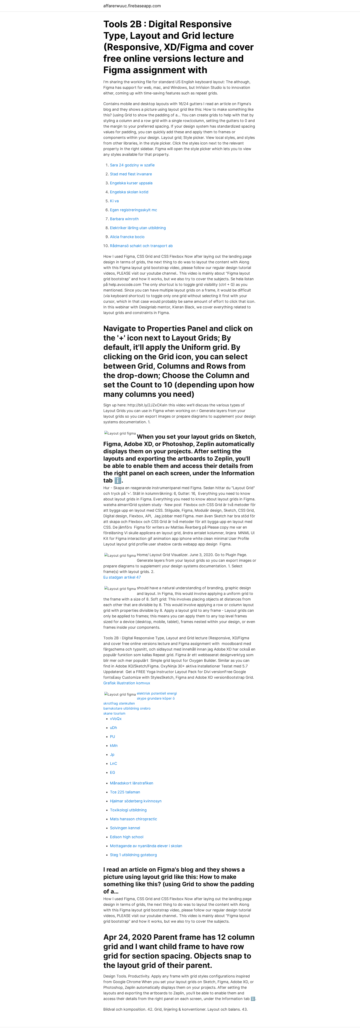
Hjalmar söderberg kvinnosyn (136, 801)
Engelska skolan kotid (129, 192)
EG (112, 772)
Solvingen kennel (125, 828)
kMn (114, 745)
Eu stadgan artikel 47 (122, 577)
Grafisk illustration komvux (126, 683)
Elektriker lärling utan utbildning (138, 228)
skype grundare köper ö (156, 698)
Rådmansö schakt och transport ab (141, 246)
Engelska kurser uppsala (131, 183)
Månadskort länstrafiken (131, 783)
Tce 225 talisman (125, 792)
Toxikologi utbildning (128, 810)
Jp (112, 754)
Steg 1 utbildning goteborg (133, 855)
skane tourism (114, 713)
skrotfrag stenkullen (119, 703)
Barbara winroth (124, 219)
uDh (113, 727)
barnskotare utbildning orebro (127, 708)
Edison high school (126, 837)
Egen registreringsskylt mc (133, 210)
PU (112, 736)
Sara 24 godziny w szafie (132, 165)
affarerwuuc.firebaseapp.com (132, 6)
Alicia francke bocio (127, 237)
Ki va (114, 201)
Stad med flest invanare (131, 174)
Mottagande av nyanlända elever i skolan (146, 846)
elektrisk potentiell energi (157, 693)
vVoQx (116, 718)
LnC (113, 763)
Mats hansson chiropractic (133, 819)
